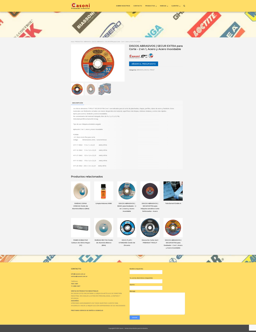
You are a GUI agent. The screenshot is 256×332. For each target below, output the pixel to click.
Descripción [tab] (77, 103)
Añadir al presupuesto (144, 64)
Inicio (72, 41)
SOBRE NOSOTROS (123, 6)
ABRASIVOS (87, 41)
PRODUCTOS (150, 6)
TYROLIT (152, 70)
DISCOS (146, 70)
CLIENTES (174, 6)
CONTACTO (137, 6)
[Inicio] (80, 6)
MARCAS (163, 6)
